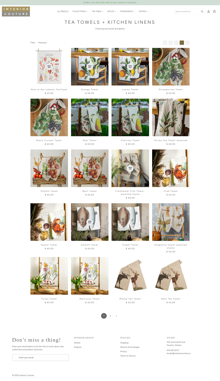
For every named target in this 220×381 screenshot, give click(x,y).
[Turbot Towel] (130, 222)
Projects (77, 347)
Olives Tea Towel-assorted (171, 140)
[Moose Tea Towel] (130, 276)
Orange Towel (89, 89)
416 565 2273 (173, 350)
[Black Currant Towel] (49, 117)
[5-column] (187, 43)
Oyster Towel (49, 245)
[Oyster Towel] (49, 222)
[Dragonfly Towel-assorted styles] (171, 222)
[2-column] (170, 43)
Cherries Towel (130, 140)
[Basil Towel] (90, 168)
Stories (77, 343)
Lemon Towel (130, 89)
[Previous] (36, 2)
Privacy (123, 351)
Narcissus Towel (90, 299)
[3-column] (176, 43)
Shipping (124, 343)
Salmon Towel (89, 245)
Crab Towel (171, 191)
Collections (79, 11)
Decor (110, 11)
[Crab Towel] (171, 168)
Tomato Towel (49, 191)
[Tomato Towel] (49, 168)
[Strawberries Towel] (171, 66)
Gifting (142, 11)
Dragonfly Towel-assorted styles (171, 246)
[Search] (202, 11)
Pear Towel (90, 140)
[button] (214, 11)
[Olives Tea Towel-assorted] (171, 117)
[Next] (183, 2)
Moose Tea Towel (130, 299)
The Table (96, 11)
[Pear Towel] (90, 117)
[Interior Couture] (16, 11)
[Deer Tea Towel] (171, 276)
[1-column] (165, 43)
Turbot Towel (130, 245)
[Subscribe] (67, 357)
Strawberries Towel (171, 89)
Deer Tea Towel (171, 299)
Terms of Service (128, 356)
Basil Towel (89, 191)
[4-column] (182, 43)
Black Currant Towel (49, 140)
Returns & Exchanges (129, 347)
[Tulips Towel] (49, 276)
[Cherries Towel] (130, 117)
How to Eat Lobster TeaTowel (49, 89)
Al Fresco (63, 11)
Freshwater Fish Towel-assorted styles (130, 192)
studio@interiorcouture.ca (178, 353)
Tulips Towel (49, 299)
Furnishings (126, 11)
